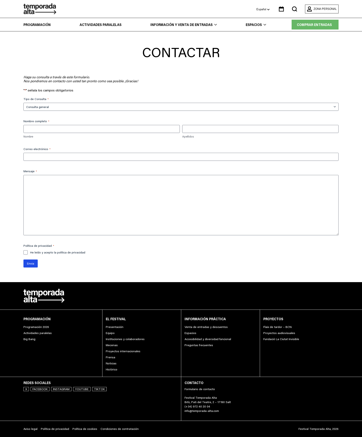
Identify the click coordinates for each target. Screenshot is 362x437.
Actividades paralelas (101, 24)
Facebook (40, 389)
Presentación (114, 327)
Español (261, 9)
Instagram (61, 389)
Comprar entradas (314, 24)
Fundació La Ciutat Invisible (281, 339)
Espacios (254, 24)
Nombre (28, 136)
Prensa (110, 357)
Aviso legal (30, 429)
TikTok (99, 389)
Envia (30, 263)
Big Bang (29, 339)
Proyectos (273, 319)
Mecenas (112, 345)
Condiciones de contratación (120, 429)
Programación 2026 (36, 327)
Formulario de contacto (200, 389)
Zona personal (325, 8)
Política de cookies (84, 429)
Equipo (110, 333)
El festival (116, 319)
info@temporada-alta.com (202, 411)
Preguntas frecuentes (199, 345)
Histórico (111, 369)
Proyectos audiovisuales (279, 333)
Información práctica (205, 319)
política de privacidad (71, 252)
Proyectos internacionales (123, 351)
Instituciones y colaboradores (125, 339)
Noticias (111, 363)
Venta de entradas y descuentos (206, 327)
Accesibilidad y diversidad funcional (208, 339)
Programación (37, 24)
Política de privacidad (55, 429)
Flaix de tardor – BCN (277, 327)
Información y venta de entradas (181, 24)
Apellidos (188, 136)
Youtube (82, 389)
